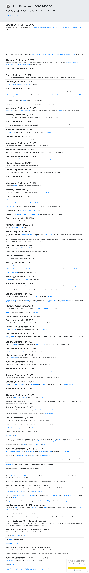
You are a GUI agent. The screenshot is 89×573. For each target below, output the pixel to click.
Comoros (60, 110)
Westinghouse (45, 308)
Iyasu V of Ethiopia (11, 329)
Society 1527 (9, 464)
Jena (33, 455)
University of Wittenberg (21, 455)
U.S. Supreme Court (11, 268)
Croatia (30, 84)
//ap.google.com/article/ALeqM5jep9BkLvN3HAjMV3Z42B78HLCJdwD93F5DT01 (53, 54)
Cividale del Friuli (15, 535)
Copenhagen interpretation (73, 286)
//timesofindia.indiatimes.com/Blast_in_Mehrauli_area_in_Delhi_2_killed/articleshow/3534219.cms (57, 27)
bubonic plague (46, 455)
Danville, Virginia (40, 344)
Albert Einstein (10, 336)
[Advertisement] (44, 41)
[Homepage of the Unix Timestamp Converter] (9, 6)
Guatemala (22, 472)
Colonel (65, 384)
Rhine (54, 439)
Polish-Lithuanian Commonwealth (44, 410)
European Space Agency (17, 71)
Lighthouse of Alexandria (14, 501)
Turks (77, 459)
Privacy (16, 568)
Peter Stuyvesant (19, 384)
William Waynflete (37, 491)
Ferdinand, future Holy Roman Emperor (25, 459)
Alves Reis (37, 296)
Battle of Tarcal (10, 459)
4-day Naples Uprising (17, 227)
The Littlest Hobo (11, 206)
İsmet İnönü (9, 279)
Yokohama (42, 192)
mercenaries (28, 110)
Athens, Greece (52, 300)
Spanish (10, 472)
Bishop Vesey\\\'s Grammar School (15, 451)
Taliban (18, 94)
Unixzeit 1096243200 (11, 569)
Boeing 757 (15, 91)
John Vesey (66, 451)
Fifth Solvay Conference (22, 286)
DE (6, 568)
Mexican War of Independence (44, 371)
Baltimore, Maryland (43, 248)
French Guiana (42, 71)
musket (24, 444)
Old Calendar (28, 300)
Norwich (32, 202)
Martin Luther (9, 428)
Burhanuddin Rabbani (57, 94)
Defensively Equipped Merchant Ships (40, 235)
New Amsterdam (34, 384)
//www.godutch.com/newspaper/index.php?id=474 (51, 441)
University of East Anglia (14, 202)
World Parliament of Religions (16, 351)
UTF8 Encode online (58, 568)
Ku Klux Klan (77, 268)
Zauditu (45, 329)
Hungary (62, 459)
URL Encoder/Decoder (26, 568)
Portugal (32, 179)
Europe (44, 444)
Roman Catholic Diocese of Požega (17, 84)
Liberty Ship (14, 248)
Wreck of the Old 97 (13, 344)
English (44, 384)
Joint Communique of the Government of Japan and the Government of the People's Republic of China (35, 159)
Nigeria (8, 199)
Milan (41, 397)
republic (18, 199)
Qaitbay (40, 501)
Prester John (28, 560)
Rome (35, 210)
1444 (80, 507)
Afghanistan (10, 94)
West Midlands (42, 451)
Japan (47, 192)
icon (75, 495)
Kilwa (16, 543)
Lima (62, 91)
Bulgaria (23, 100)
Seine (59, 439)
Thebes (46, 507)
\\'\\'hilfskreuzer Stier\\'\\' (28, 234)
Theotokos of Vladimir (68, 495)
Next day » (16, 15)
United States (36, 308)
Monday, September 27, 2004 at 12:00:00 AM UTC (32, 569)
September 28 (9, 110)
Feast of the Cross (11, 300)
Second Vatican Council (26, 210)
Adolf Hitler (9, 312)
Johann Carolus (49, 413)
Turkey (28, 279)
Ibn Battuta (9, 543)
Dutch (7, 384)
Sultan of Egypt (47, 501)
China (25, 475)
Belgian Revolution (13, 357)
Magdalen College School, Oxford (15, 491)
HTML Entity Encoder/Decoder (43, 568)
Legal (11, 568)
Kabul (35, 94)
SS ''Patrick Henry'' (25, 248)
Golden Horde (56, 495)
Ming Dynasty (11, 475)
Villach (16, 435)
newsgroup (50, 132)
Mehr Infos (72, 565)
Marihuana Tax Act (13, 272)
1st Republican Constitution (30, 199)
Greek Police (65, 300)
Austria (36, 312)
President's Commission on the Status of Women (26, 214)
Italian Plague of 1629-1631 (21, 397)
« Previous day (10, 15)
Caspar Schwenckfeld (23, 428)
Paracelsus (9, 435)
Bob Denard (20, 110)
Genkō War (11, 539)
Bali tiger (12, 265)
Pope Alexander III (10, 560)
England (37, 202)
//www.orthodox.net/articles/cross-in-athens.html (49, 302)
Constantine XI (34, 507)
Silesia (33, 428)
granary (21, 477)
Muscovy (32, 495)
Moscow (14, 497)
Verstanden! (77, 568)
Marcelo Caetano (10, 179)
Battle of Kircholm (10, 410)
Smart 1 (8, 71)
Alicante (25, 535)
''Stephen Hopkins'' (49, 234)
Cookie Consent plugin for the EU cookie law (77, 570)
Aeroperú (10, 91)
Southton (15, 185)
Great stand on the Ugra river (22, 495)
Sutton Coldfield (30, 451)
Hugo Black (29, 268)
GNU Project (11, 132)
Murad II (16, 507)
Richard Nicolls (71, 384)
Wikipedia (12, 564)
